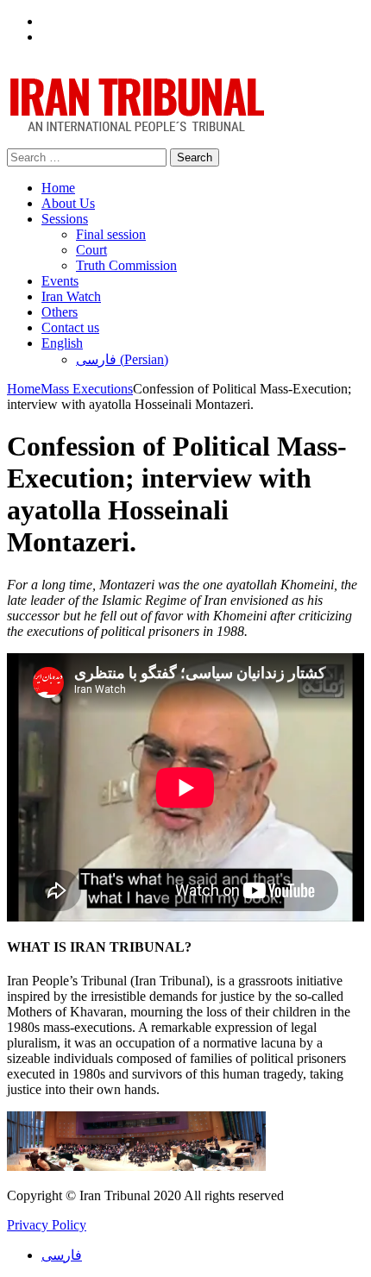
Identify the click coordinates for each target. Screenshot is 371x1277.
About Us (68, 203)
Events (60, 281)
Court (91, 249)
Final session (111, 234)
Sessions (64, 218)
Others (59, 312)
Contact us (70, 327)
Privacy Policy (46, 1224)
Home (58, 187)
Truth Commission (126, 265)
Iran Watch (71, 296)
